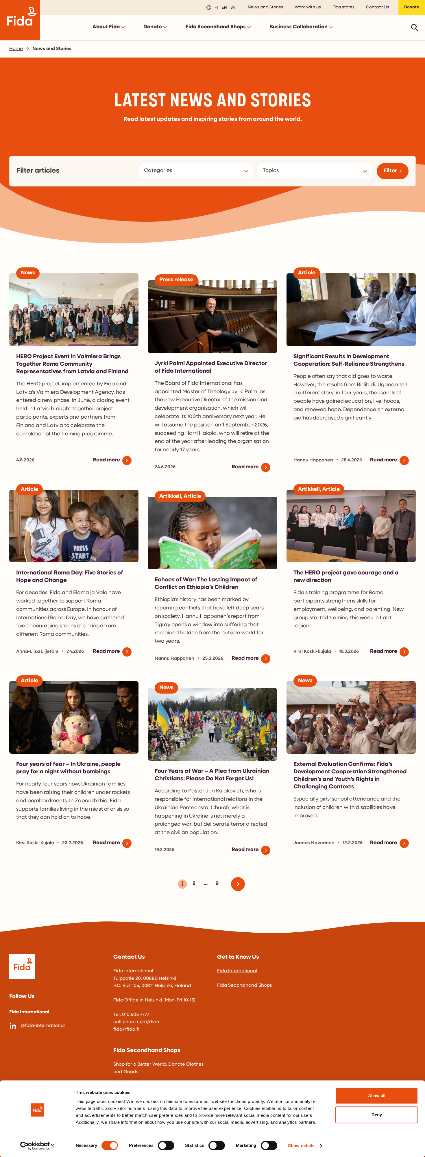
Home (16, 49)
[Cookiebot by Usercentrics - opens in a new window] (37, 1145)
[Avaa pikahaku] (414, 27)
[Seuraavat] (240, 884)
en (223, 7)
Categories (159, 170)
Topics (271, 170)
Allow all (376, 1095)
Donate (411, 7)
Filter (390, 171)
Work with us (308, 7)
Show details (301, 1145)
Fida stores (343, 7)
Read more (106, 460)
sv (232, 7)
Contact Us (377, 7)
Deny (377, 1114)
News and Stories (265, 7)
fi (215, 7)
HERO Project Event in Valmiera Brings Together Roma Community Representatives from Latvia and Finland (72, 364)
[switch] (166, 1145)
